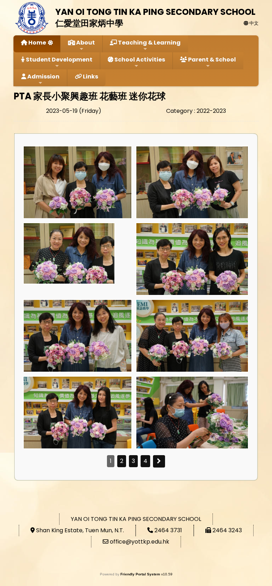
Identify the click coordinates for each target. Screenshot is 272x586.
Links (90, 76)
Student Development (58, 60)
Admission (43, 76)
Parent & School (211, 60)
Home (36, 43)
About (85, 43)
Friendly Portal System (140, 574)
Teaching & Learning (149, 43)
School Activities (139, 60)
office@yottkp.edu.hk (139, 542)
